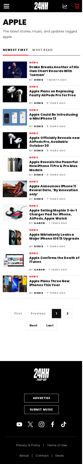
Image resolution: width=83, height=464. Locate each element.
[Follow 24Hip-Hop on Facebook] (52, 424)
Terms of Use (57, 445)
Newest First (15, 50)
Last (50, 325)
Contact (42, 455)
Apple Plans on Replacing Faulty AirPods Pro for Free (52, 93)
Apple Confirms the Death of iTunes (54, 259)
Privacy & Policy (28, 445)
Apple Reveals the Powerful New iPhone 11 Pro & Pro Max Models (53, 166)
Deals (59, 455)
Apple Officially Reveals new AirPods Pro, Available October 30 (54, 141)
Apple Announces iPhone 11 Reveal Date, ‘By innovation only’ (53, 190)
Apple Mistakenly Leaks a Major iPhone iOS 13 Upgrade (54, 236)
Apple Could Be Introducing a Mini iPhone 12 (53, 116)
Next (34, 325)
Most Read (42, 50)
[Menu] (8, 6)
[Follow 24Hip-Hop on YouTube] (19, 424)
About (24, 455)
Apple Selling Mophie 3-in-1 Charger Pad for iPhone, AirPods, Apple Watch (53, 214)
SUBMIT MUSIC (41, 409)
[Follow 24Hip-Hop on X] (30, 424)
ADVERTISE (41, 398)
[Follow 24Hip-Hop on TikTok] (64, 424)
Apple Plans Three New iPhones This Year (49, 283)
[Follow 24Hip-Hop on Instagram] (41, 424)
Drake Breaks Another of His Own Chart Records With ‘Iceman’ (54, 71)
